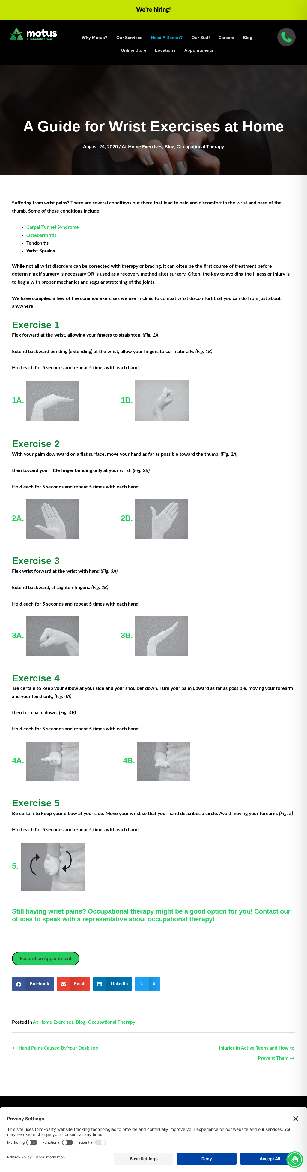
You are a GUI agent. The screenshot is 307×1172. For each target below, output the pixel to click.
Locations (165, 50)
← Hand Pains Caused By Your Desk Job (55, 1048)
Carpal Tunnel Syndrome (52, 227)
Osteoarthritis (41, 235)
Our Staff (201, 37)
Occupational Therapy (200, 146)
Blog (247, 37)
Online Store (133, 50)
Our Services (129, 37)
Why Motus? (95, 37)
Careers (226, 37)
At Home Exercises (142, 146)
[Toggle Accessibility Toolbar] (295, 1159)
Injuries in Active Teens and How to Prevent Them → (256, 1050)
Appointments (198, 50)
